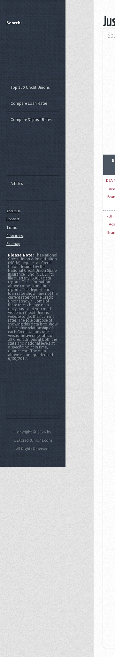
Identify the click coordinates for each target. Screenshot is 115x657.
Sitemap (13, 243)
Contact (12, 219)
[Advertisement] (35, 55)
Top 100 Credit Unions (30, 87)
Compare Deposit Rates (31, 119)
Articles (17, 183)
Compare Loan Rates (29, 103)
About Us (13, 211)
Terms (11, 227)
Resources (14, 235)
